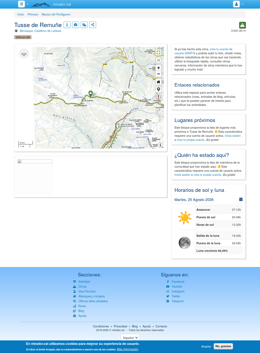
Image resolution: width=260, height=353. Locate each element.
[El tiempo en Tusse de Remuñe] (84, 25)
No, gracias (223, 346)
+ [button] (158, 67)
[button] (158, 89)
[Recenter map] (158, 82)
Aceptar (206, 346)
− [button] (158, 73)
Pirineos (33, 14)
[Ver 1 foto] (75, 25)
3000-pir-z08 (23, 37)
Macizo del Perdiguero (56, 14)
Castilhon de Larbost (48, 31)
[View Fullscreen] (158, 52)
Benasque (26, 31)
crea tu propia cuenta (190, 140)
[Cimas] (242, 25)
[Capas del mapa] (24, 53)
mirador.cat (118, 330)
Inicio (20, 14)
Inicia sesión (233, 136)
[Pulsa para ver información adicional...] (67, 25)
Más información (127, 349)
